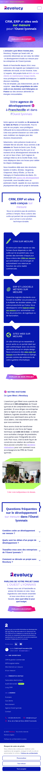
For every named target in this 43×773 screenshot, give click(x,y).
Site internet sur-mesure (14, 667)
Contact (8, 712)
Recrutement (9, 704)
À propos (8, 697)
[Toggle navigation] (39, 8)
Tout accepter (21, 769)
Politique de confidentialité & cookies (15, 739)
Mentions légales (9, 735)
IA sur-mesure (10, 671)
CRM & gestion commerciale (15, 660)
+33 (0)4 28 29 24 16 (14, 718)
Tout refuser (21, 763)
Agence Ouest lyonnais (13, 708)
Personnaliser (21, 758)
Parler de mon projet (21, 377)
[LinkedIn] (16, 644)
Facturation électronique (14, 680)
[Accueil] (13, 8)
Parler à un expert (22, 39)
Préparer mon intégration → (14, 2)
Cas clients (9, 701)
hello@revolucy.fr (31, 718)
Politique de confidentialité (29, 753)
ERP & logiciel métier (12, 663)
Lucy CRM (8, 687)
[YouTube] (21, 644)
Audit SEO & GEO (14, 684)
